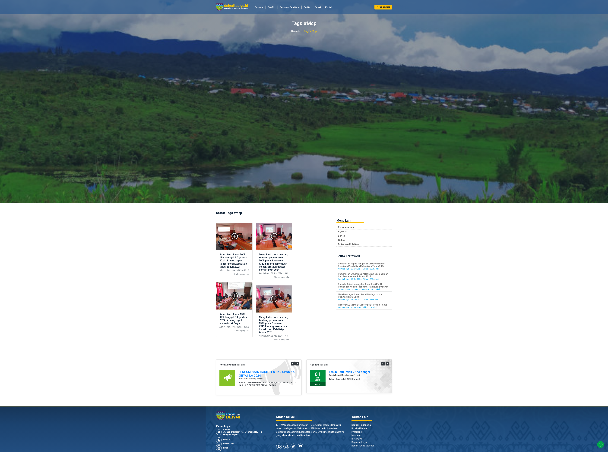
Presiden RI (357, 435)
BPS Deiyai (357, 442)
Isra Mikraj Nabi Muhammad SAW (351, 372)
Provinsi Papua (359, 432)
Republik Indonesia (361, 428)
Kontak (329, 7)
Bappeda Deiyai (359, 446)
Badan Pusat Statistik (363, 449)
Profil (271, 7)
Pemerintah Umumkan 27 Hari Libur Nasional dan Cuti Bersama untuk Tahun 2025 (363, 275)
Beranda (260, 7)
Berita (307, 7)
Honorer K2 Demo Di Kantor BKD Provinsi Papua (362, 304)
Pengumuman (346, 227)
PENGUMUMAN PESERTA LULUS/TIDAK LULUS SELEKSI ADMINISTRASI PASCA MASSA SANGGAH (265, 375)
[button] (293, 363)
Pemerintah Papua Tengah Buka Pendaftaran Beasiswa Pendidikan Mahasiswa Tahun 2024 (361, 264)
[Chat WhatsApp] (600, 444)
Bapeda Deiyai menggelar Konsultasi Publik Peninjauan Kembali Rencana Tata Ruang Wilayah (363, 285)
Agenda (342, 231)
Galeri (318, 7)
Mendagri (356, 439)
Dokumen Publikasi (289, 7)
